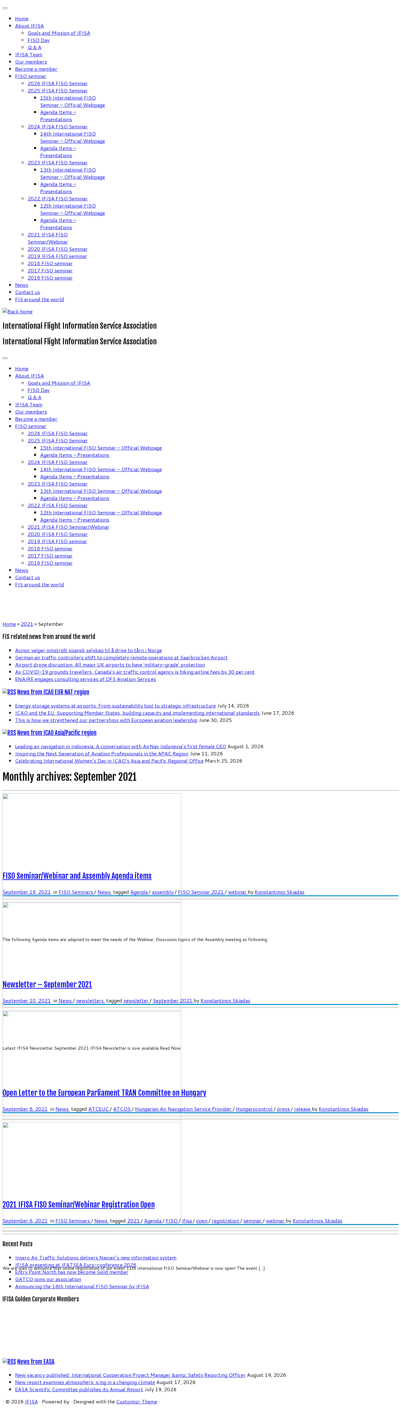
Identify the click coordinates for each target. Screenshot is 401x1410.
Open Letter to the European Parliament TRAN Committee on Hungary (104, 1093)
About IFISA (29, 25)
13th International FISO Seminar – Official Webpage (72, 173)
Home (22, 18)
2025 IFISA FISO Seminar (58, 90)
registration (226, 1220)
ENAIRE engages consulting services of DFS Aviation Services (85, 678)
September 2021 (173, 1000)
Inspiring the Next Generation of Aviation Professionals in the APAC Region (101, 753)
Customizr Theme (136, 1401)
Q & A (34, 47)
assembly (163, 891)
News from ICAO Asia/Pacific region (56, 733)
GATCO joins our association (48, 1279)
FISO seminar (30, 76)
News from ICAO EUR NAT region (53, 692)
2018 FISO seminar (50, 263)
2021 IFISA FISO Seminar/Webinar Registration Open (79, 1204)
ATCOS (122, 1108)
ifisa (187, 1220)
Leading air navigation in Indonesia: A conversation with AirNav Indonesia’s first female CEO (120, 746)
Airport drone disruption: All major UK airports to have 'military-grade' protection (110, 664)
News (21, 284)
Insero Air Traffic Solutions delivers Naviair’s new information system (95, 1257)
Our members (31, 61)
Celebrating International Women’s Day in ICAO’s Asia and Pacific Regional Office (109, 760)
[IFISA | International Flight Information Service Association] (18, 311)
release (303, 1108)
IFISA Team (28, 54)
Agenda (139, 891)
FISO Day (38, 40)
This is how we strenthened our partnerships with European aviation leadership (106, 719)
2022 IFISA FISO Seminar (58, 198)
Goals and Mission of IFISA (59, 32)
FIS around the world (39, 299)
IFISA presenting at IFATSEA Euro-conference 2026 (75, 1264)
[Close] (5, 8)
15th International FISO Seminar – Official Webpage (72, 101)
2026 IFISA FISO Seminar (58, 83)
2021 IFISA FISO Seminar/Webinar (48, 238)
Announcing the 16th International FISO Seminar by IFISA (82, 1286)
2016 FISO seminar (50, 277)
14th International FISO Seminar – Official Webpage (72, 137)
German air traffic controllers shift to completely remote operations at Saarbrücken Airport (121, 657)
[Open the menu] (5, 358)
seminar (253, 1220)
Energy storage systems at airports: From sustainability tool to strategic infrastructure (115, 705)
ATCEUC (99, 1108)
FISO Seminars (76, 891)
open (202, 1220)
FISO (172, 1220)
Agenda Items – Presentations (58, 115)
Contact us (27, 292)
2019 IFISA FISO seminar (57, 256)
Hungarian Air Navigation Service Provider (184, 1108)
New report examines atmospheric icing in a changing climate (85, 1382)
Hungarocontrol (255, 1108)
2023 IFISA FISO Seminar (58, 162)
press (284, 1108)
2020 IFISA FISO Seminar (58, 248)
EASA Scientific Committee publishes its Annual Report (79, 1389)
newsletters (90, 1000)
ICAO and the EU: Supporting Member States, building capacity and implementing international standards (137, 712)
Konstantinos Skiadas (280, 891)
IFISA (31, 1401)
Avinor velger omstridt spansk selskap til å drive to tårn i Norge (88, 650)
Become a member (36, 68)
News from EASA (36, 1362)
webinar (238, 891)
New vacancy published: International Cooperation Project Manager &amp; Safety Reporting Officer (130, 1374)
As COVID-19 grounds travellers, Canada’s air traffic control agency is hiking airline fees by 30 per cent (135, 671)
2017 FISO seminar (50, 270)
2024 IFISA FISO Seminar (58, 126)
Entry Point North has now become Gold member (71, 1271)
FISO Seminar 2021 (201, 891)
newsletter (136, 1000)
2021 (27, 623)
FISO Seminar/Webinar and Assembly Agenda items (77, 876)
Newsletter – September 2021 (47, 984)
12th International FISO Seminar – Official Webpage (72, 209)
